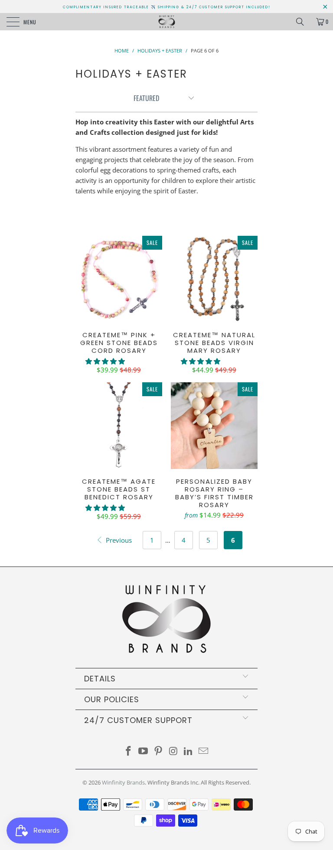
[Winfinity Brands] (166, 21)
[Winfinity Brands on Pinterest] (158, 751)
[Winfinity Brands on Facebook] (128, 751)
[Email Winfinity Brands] (203, 751)
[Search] (303, 22)
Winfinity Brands (123, 782)
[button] (105, 361)
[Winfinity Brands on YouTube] (143, 751)
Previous (118, 540)
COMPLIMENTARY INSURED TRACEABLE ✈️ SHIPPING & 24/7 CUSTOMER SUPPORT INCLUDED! (167, 7)
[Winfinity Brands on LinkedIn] (188, 751)
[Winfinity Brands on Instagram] (173, 751)
